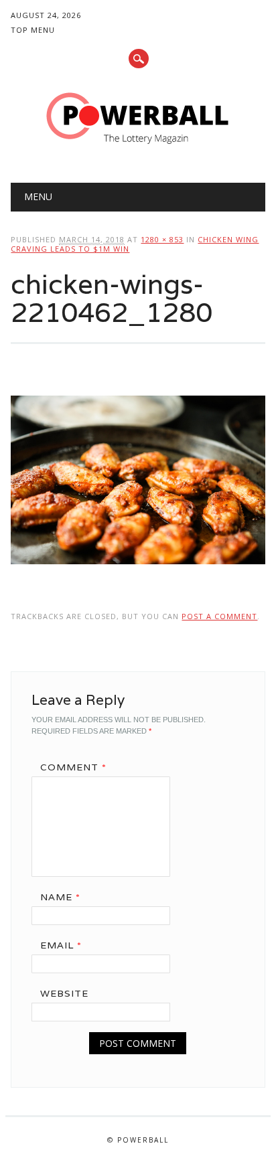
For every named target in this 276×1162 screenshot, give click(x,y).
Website (64, 993)
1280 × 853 (162, 239)
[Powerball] (138, 148)
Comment (73, 767)
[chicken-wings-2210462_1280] (138, 577)
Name (60, 897)
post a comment (219, 616)
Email (61, 945)
